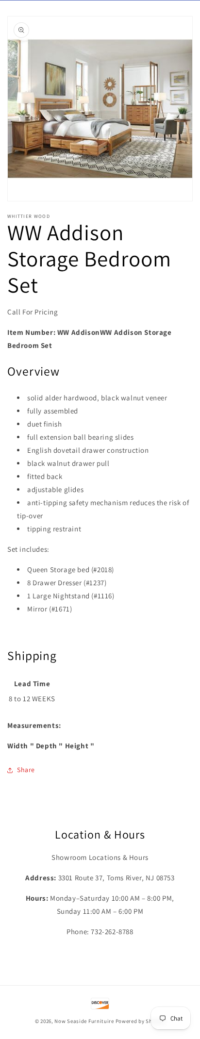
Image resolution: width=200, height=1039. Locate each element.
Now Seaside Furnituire (84, 1021)
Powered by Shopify (141, 1021)
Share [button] (26, 769)
